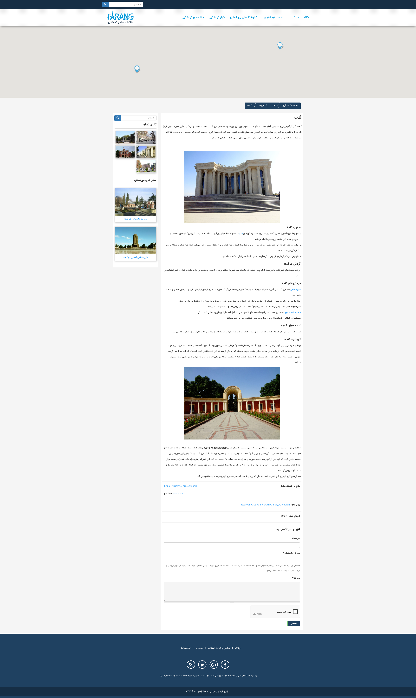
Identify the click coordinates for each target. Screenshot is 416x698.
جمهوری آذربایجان (267, 106)
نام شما (296, 539)
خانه (306, 17)
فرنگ (295, 17)
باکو (241, 234)
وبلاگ (237, 648)
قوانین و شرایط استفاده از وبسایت (185, 675)
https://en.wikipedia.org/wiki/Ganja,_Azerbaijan (265, 505)
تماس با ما (185, 648)
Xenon (205, 691)
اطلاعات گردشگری (274, 17)
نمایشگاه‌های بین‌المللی (243, 17)
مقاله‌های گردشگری (193, 17)
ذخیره (292, 624)
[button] (280, 46)
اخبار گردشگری (217, 17)
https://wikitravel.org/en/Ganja (180, 486)
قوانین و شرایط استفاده (219, 648)
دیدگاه (296, 578)
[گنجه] (146, 137)
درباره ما (199, 648)
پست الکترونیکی (291, 553)
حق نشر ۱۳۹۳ (193, 691)
